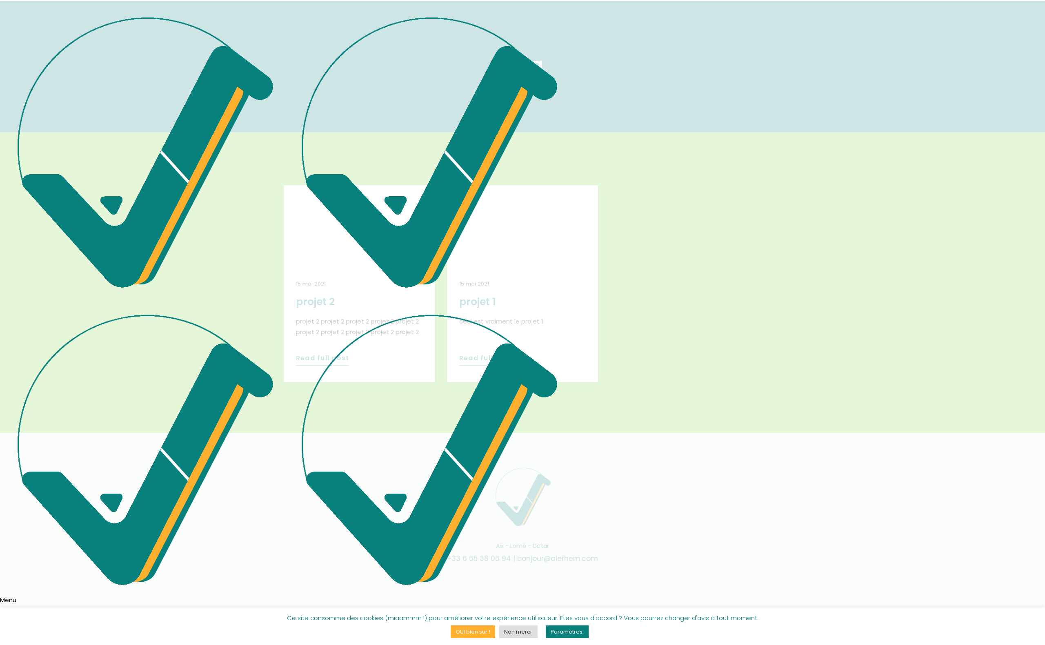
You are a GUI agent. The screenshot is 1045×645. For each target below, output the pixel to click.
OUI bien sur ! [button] (473, 632)
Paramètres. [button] (567, 632)
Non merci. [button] (518, 632)
